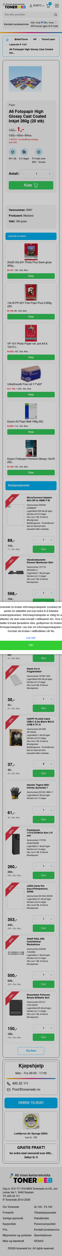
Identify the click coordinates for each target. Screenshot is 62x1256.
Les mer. (31, 638)
